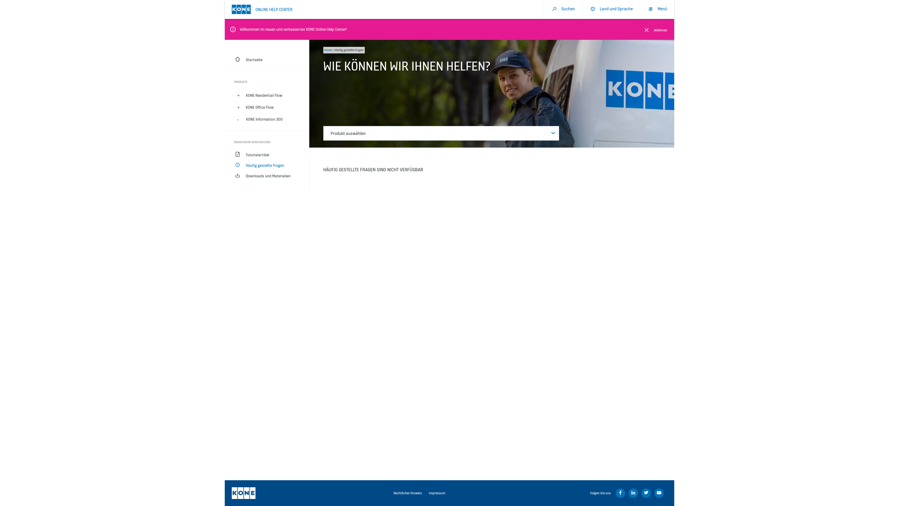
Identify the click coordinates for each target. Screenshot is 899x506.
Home (328, 50)
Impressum (437, 493)
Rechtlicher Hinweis (408, 493)
